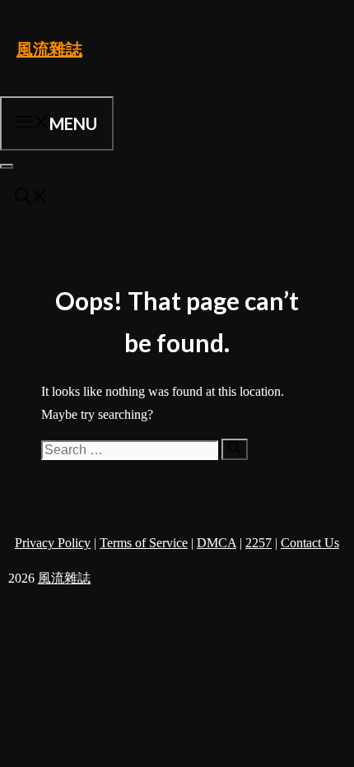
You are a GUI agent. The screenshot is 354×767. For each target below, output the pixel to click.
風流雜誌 (49, 48)
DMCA (216, 543)
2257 (258, 543)
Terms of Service (144, 543)
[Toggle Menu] (6, 166)
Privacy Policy (53, 543)
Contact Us (310, 543)
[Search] (234, 449)
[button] (31, 197)
